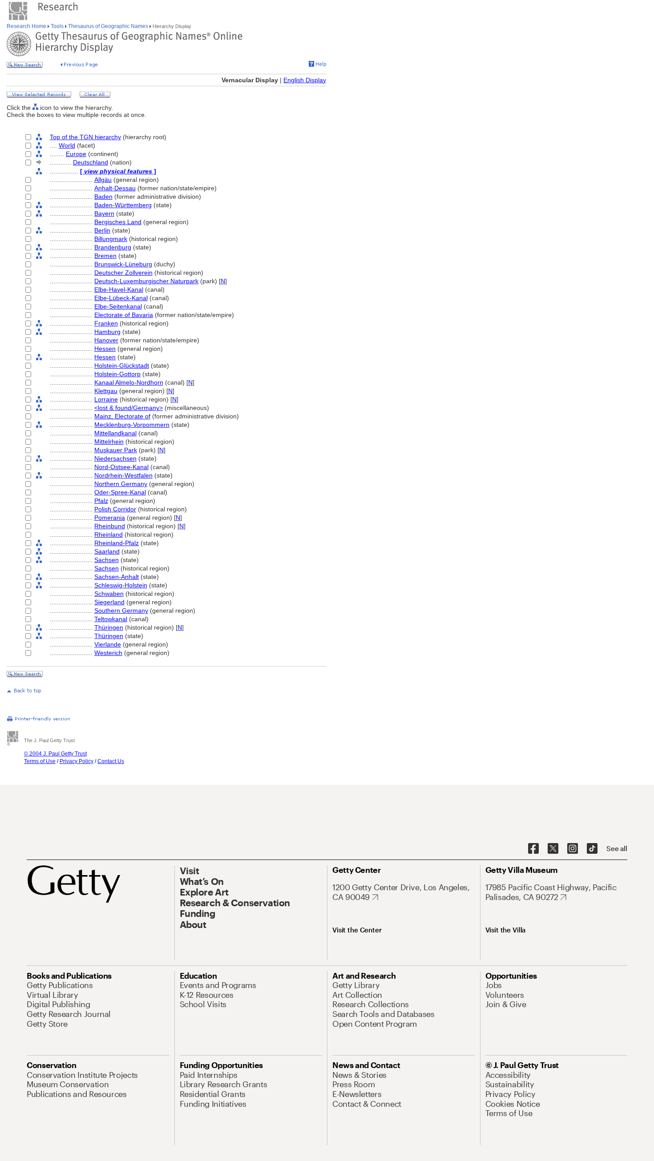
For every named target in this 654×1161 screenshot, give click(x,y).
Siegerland (109, 602)
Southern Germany (121, 610)
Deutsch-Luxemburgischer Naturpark (146, 281)
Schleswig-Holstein (120, 585)
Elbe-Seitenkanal (118, 306)
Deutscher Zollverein (123, 272)
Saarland (107, 551)
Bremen (105, 255)
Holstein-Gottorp (117, 374)
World (67, 145)
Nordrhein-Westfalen (123, 475)
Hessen (105, 348)
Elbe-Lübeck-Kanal (121, 297)
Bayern (104, 213)
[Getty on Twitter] (553, 849)
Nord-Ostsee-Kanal (121, 466)
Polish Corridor (115, 509)
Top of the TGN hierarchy (85, 137)
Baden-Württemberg (123, 205)
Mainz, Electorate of (122, 416)
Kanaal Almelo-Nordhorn (128, 382)
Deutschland (90, 162)
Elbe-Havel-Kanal (118, 289)
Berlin (102, 230)
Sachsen (106, 559)
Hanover (106, 340)
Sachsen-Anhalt (116, 576)
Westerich (108, 652)
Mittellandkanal (115, 433)
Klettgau (105, 390)
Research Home (27, 26)
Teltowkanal (110, 619)
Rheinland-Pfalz (116, 542)
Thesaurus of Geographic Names (108, 26)
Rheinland (108, 534)
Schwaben (109, 593)
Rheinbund (109, 526)
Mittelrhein (109, 441)
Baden (103, 196)
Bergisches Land (117, 221)
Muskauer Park (115, 450)
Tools (57, 26)
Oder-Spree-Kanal (120, 492)
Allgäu (103, 179)
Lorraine (106, 399)
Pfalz (101, 500)
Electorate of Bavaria (123, 314)
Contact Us (110, 761)
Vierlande (107, 644)
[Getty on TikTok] (592, 849)
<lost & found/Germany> (128, 407)
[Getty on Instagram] (572, 849)
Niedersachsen (115, 458)
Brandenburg (112, 247)
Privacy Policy (76, 761)
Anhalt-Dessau (115, 188)
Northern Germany (120, 483)
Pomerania (109, 517)
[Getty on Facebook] (533, 849)
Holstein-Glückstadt (121, 365)
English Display (304, 80)
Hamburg (107, 331)
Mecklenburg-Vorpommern (132, 424)
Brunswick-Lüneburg (123, 264)
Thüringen (108, 627)
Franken (106, 323)
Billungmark (110, 238)
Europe (76, 153)
